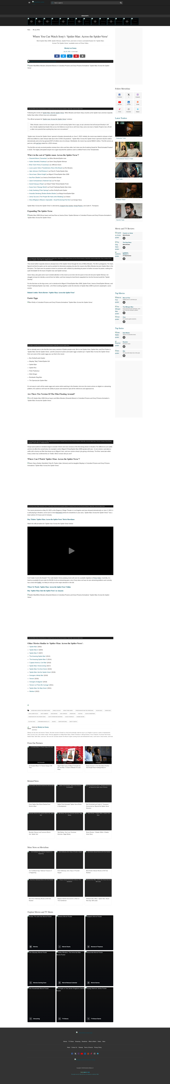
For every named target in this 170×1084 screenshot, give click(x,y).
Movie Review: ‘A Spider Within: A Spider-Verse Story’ (97, 833)
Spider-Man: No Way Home (38, 688)
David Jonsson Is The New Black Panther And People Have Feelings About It (97, 766)
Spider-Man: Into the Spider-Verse (53, 113)
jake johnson (63, 713)
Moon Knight (42, 174)
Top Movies (120, 293)
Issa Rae (32, 177)
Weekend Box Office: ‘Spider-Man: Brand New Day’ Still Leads (97, 899)
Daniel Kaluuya (34, 184)
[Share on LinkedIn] (69, 56)
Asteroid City (47, 180)
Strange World (41, 187)
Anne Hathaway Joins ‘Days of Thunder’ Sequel (68, 871)
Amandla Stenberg (35, 193)
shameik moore (80, 716)
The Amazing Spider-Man (37, 656)
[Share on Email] (82, 56)
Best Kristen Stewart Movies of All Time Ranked (97, 871)
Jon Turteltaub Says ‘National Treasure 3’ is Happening (40, 871)
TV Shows (71, 1041)
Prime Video (97, 578)
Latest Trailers (121, 118)
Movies (54, 721)
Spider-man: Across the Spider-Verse (54, 119)
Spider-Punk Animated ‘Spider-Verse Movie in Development (69, 805)
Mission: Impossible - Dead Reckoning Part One (55, 200)
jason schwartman (90, 713)
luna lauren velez (33, 713)
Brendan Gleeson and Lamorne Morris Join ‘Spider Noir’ (39, 833)
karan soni (108, 710)
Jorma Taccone (34, 196)
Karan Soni (32, 187)
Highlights (85, 15)
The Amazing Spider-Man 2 (38, 659)
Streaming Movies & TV (43, 721)
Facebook (119, 97)
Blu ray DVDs (36, 29)
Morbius (32, 691)
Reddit (137, 104)
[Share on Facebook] (57, 56)
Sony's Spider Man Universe (55, 716)
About (68, 1047)
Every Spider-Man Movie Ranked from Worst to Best (39, 805)
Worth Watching (63, 721)
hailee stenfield (69, 716)
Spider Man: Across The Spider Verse (40, 710)
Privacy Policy (98, 1047)
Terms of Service (88, 1047)
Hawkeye (43, 161)
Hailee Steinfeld (34, 161)
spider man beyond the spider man (84, 710)
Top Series (119, 328)
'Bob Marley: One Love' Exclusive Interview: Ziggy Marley (66, 833)
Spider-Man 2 (34, 650)
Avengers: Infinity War (36, 675)
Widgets (137, 111)
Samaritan (43, 158)
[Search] (121, 3)
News (28, 29)
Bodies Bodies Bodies (49, 193)
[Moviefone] (39, 2)
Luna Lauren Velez (35, 168)
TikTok (119, 111)
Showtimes (84, 1041)
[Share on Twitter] (63, 56)
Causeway (45, 165)
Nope (42, 184)
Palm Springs (44, 190)
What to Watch (73, 721)
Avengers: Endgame (35, 682)
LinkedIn (129, 104)
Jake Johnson (33, 171)
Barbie (38, 177)
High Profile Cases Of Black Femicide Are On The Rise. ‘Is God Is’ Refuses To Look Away (69, 767)
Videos (99, 1041)
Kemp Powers (78, 205)
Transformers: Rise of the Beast (52, 168)
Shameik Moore (34, 158)
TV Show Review (127, 255)
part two (38, 143)
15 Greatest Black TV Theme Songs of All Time (40, 766)
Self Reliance (43, 171)
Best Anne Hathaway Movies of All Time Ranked (40, 899)
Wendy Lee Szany (70, 48)
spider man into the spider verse (37, 716)
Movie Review (126, 235)
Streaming (77, 1041)
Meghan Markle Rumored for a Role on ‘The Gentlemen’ (68, 899)
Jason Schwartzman (35, 180)
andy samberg (44, 713)
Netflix (39, 582)
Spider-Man (33, 646)
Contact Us (74, 1047)
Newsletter (128, 111)
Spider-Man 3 (33, 653)
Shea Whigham (34, 200)
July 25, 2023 (66, 51)
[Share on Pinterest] (76, 56)
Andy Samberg (34, 190)
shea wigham (54, 713)
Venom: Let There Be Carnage (39, 685)
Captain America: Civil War (37, 662)
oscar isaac (99, 710)
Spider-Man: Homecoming (37, 666)
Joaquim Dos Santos (66, 205)
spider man (72, 713)
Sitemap (81, 1047)
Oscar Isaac (33, 174)
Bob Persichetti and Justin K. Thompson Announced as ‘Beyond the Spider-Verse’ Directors (97, 806)
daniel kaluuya (57, 710)
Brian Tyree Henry (35, 165)
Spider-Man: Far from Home (38, 669)
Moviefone (59, 512)
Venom (31, 678)
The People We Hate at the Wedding (51, 196)
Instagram (138, 97)
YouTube (120, 104)
